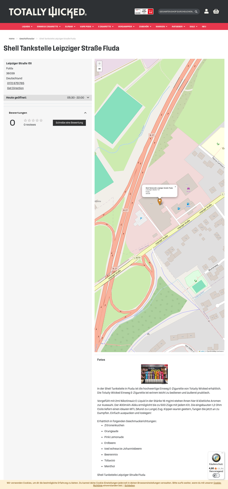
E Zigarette (104, 26)
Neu (204, 26)
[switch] (216, 475)
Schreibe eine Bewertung (69, 122)
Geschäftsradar (27, 38)
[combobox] (179, 11)
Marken (160, 26)
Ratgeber (177, 26)
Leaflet (202, 351)
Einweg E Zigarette (47, 26)
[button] (206, 11)
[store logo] (48, 11)
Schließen (130, 485)
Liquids (26, 26)
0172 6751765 (15, 83)
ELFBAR (69, 26)
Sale (192, 26)
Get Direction (15, 88)
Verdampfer (125, 26)
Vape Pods (85, 26)
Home (12, 38)
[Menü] (222, 454)
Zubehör (144, 26)
